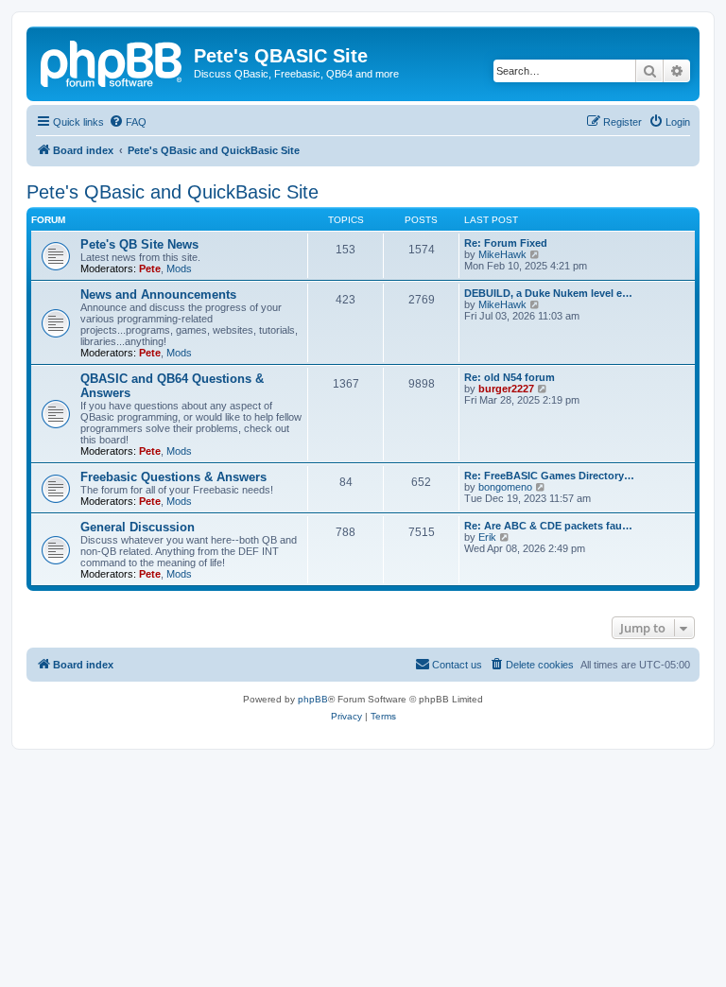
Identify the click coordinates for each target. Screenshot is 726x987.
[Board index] (112, 61)
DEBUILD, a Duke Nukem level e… (548, 293)
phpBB (313, 699)
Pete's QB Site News (139, 244)
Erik (487, 537)
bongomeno (505, 487)
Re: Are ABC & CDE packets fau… (548, 525)
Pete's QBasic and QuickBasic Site (172, 192)
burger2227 (506, 388)
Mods (179, 268)
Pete (150, 268)
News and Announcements (158, 294)
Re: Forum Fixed (505, 243)
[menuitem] (128, 122)
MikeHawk (502, 254)
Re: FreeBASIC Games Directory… (549, 475)
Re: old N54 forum (509, 377)
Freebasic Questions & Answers (173, 477)
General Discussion (137, 527)
